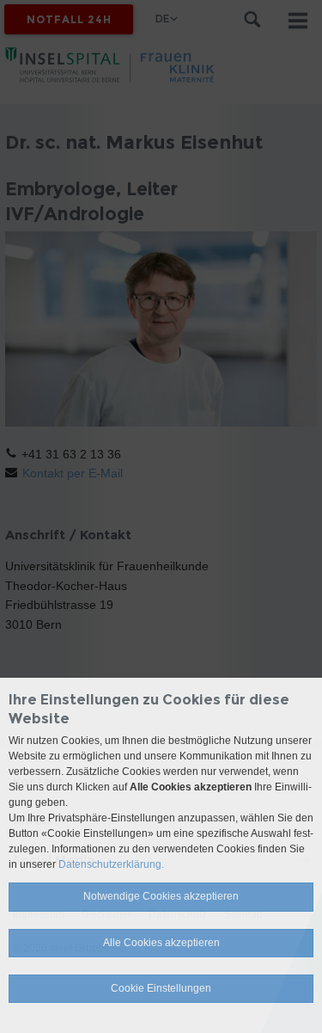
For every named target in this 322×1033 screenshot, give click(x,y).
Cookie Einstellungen (161, 988)
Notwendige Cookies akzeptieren (161, 896)
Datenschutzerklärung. (111, 864)
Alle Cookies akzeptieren (161, 943)
